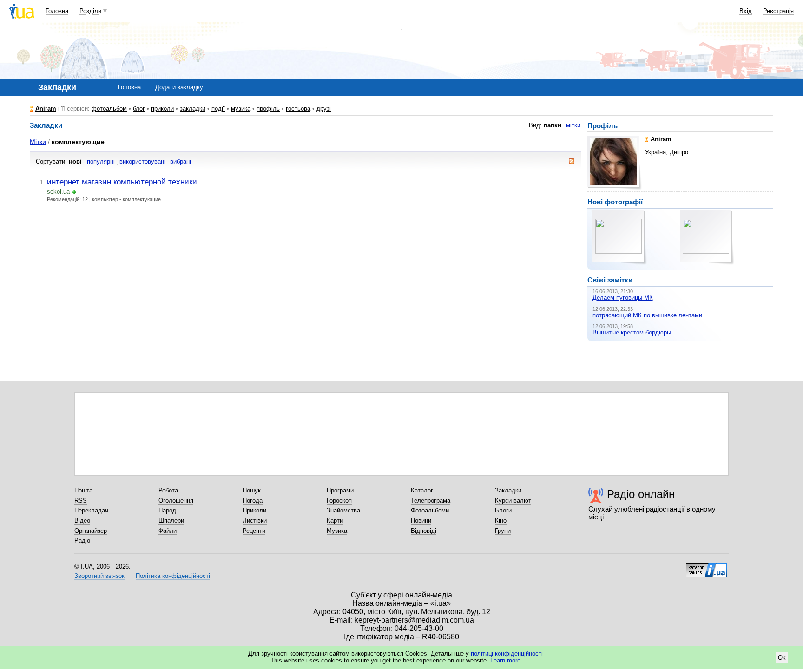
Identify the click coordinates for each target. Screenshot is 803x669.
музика (240, 108)
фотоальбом (109, 108)
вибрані (180, 161)
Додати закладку (179, 87)
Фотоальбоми (430, 510)
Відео (82, 520)
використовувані (142, 161)
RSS (80, 500)
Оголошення (175, 500)
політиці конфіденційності (507, 653)
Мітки (38, 141)
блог (139, 108)
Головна (57, 10)
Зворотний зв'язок (99, 575)
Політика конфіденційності (173, 575)
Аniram (45, 108)
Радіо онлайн (641, 494)
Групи (503, 530)
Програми (340, 490)
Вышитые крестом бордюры (631, 332)
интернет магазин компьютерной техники (122, 181)
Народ (167, 510)
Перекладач (91, 510)
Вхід (745, 10)
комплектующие (142, 199)
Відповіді (423, 530)
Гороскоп (339, 500)
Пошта (83, 490)
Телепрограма (430, 500)
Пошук (252, 490)
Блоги (503, 510)
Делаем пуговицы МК (622, 297)
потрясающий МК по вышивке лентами (647, 315)
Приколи (254, 510)
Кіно (501, 520)
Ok (782, 657)
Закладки (508, 490)
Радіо (82, 540)
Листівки (255, 520)
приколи (162, 108)
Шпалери (171, 520)
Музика (337, 530)
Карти (335, 520)
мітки (573, 125)
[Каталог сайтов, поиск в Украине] (706, 567)
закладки (192, 108)
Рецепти (254, 530)
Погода (253, 500)
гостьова (298, 108)
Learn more (505, 660)
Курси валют (513, 500)
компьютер (105, 199)
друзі (323, 108)
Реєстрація (778, 10)
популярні (101, 161)
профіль (268, 108)
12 (85, 199)
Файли (167, 530)
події (218, 108)
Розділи (90, 10)
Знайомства (343, 510)
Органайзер (90, 530)
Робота (168, 490)
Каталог (422, 490)
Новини (421, 520)
